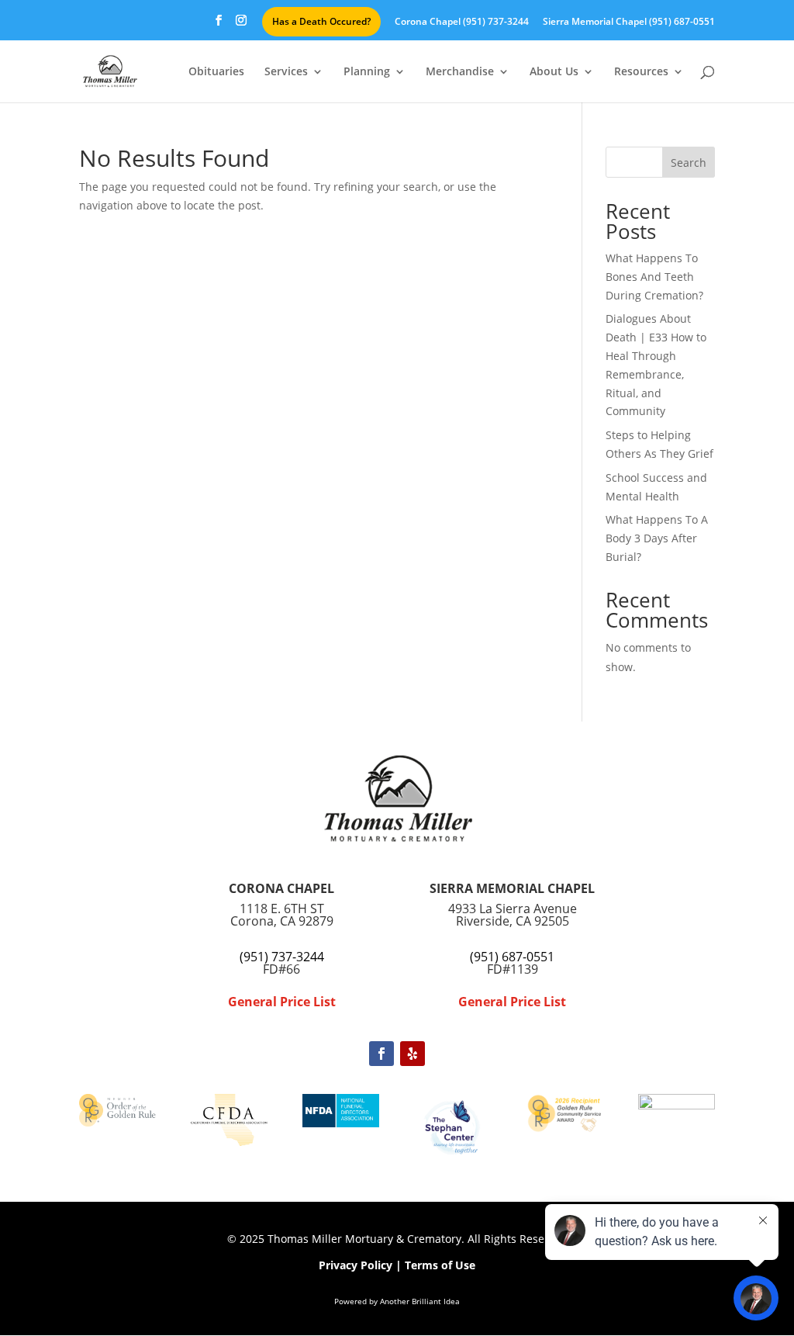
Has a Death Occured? (321, 21)
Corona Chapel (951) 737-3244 (462, 22)
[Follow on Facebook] (381, 1053)
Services (286, 72)
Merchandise (460, 72)
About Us (554, 72)
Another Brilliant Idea (420, 1301)
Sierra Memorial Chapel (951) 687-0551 (629, 22)
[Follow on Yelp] (412, 1053)
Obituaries (216, 72)
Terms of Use (440, 1265)
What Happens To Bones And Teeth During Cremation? (654, 277)
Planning (366, 72)
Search (688, 162)
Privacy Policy (355, 1265)
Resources (641, 72)
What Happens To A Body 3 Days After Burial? (657, 538)
